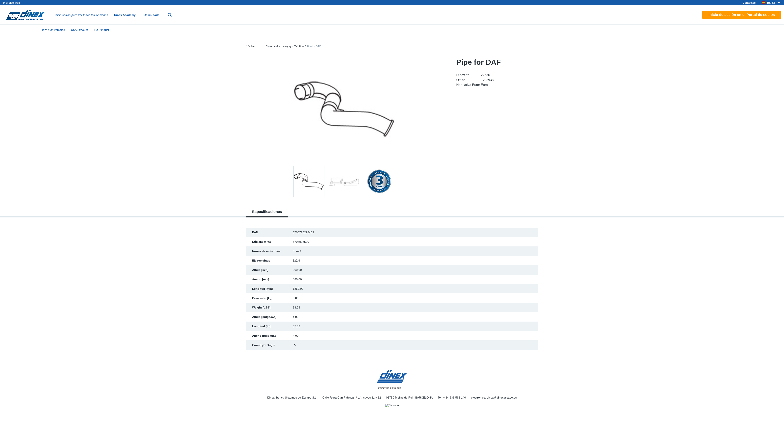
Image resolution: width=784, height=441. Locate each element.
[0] (344, 109)
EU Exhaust (101, 29)
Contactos (749, 2)
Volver (251, 46)
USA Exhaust (79, 29)
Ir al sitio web (11, 2)
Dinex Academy (125, 15)
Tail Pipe (299, 46)
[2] (379, 181)
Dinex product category (278, 46)
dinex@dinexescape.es (502, 397)
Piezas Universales (52, 29)
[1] (344, 181)
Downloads (151, 15)
